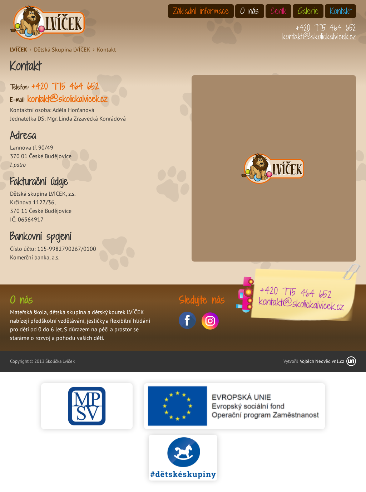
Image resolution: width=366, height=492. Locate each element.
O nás (249, 10)
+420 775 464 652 (326, 27)
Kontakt (340, 10)
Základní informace (201, 10)
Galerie (308, 10)
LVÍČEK (18, 49)
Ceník (278, 10)
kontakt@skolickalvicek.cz (319, 36)
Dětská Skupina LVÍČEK (62, 49)
